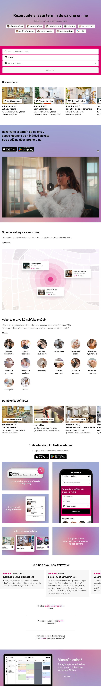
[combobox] (50, 51)
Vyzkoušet (6, 243)
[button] (50, 57)
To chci (5, 333)
